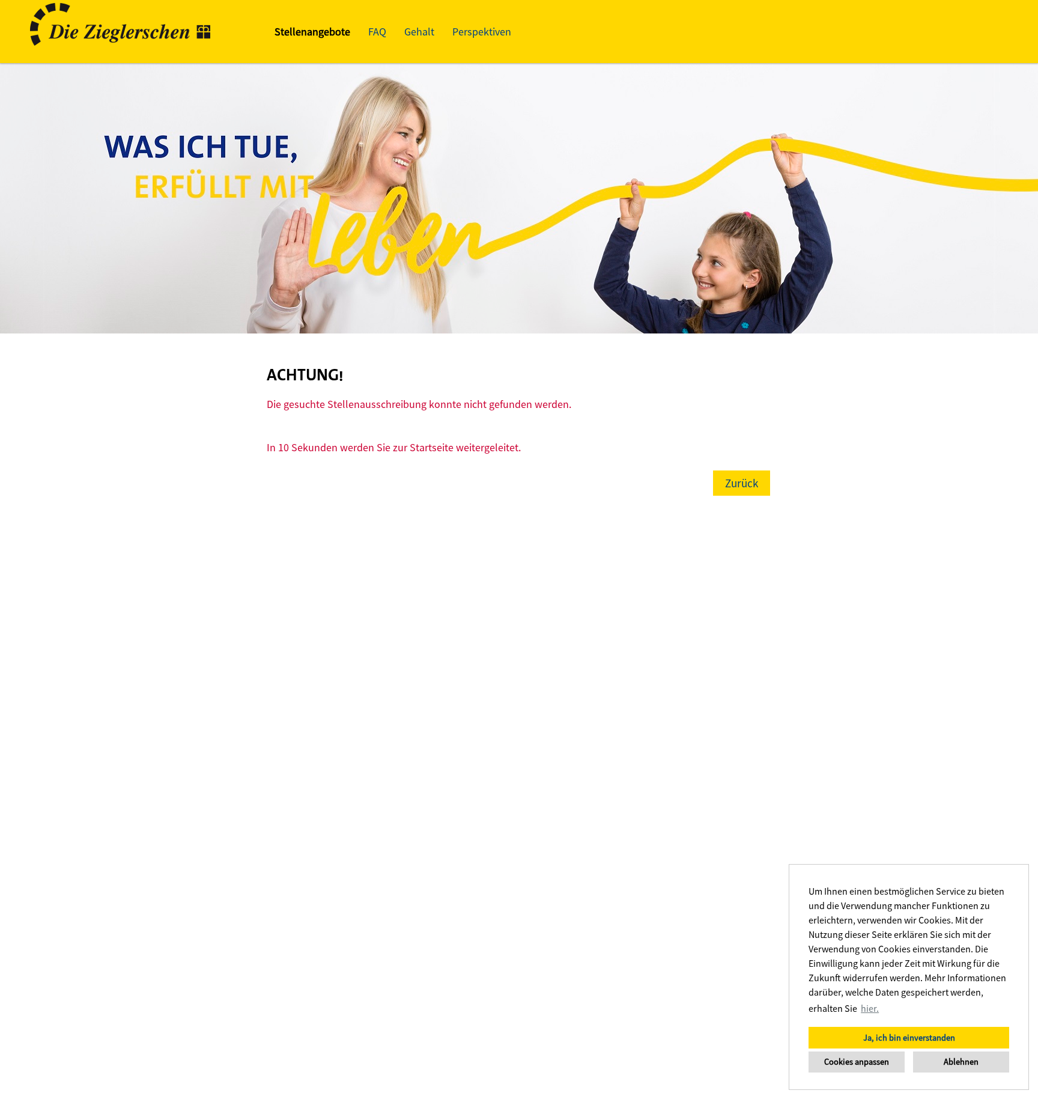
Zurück (741, 483)
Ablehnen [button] (961, 1061)
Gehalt (419, 31)
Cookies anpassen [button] (856, 1061)
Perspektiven (481, 31)
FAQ (377, 31)
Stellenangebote (312, 31)
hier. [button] (870, 1008)
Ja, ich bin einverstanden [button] (909, 1037)
